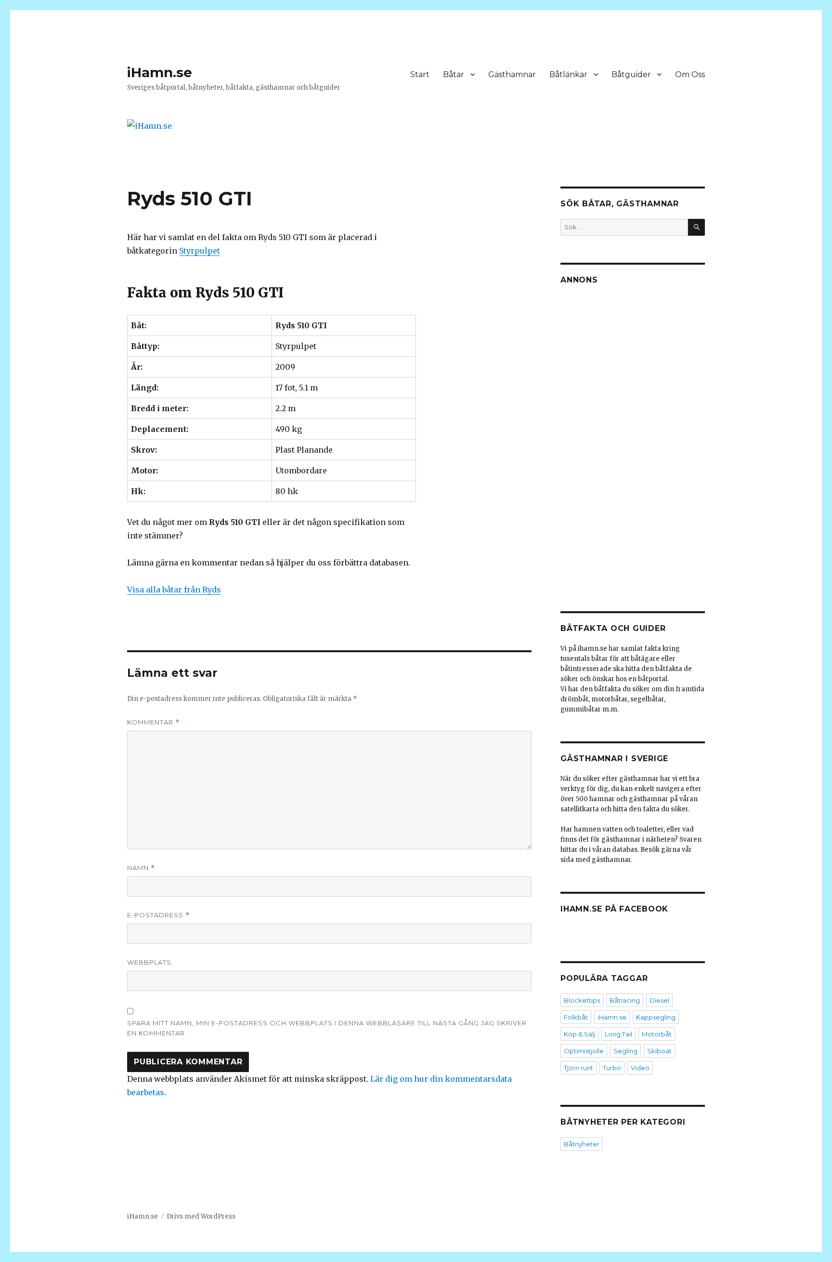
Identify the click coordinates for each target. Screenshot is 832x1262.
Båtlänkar (568, 74)
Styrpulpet (199, 250)
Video (640, 1068)
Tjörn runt (578, 1068)
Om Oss (690, 74)
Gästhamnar (512, 74)
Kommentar (153, 722)
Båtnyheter (581, 1144)
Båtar (453, 74)
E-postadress (158, 915)
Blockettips (582, 1000)
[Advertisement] (634, 440)
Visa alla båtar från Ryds (174, 589)
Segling (625, 1051)
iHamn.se (159, 72)
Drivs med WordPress (201, 1216)
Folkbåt (576, 1017)
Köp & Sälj (579, 1034)
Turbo (612, 1068)
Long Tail (618, 1034)
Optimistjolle (584, 1051)
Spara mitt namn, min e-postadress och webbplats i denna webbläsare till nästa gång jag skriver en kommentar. (327, 1028)
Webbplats (149, 962)
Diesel (659, 1000)
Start (419, 74)
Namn (141, 868)
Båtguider (631, 74)
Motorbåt (657, 1034)
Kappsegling (656, 1017)
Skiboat (659, 1051)
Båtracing (625, 1000)
